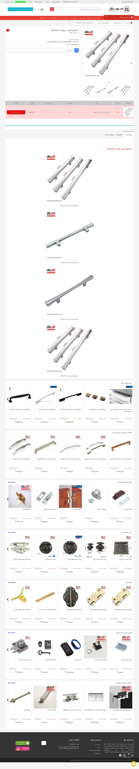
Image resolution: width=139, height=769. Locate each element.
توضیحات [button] (129, 134)
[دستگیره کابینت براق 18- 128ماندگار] (107, 78)
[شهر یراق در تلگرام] (120, 754)
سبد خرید (29, 2)
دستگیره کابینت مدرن (66, 42)
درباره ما (47, 2)
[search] (52, 9)
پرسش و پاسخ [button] (109, 134)
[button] (9, 2)
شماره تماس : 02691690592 (69, 2)
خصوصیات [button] (119, 134)
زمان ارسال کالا (38, 2)
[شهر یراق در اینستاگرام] (23, 748)
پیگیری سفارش (55, 2)
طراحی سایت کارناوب (75, 760)
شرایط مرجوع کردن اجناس (94, 750)
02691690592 (73, 744)
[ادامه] (107, 752)
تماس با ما (97, 744)
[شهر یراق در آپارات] (128, 754)
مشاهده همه (11, 482)
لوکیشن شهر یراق (20, 2)
